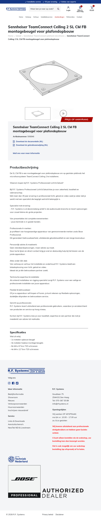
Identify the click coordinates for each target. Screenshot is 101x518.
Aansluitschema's (16, 424)
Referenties (71, 17)
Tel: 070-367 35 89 (60, 400)
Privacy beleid (47, 514)
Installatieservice (46, 17)
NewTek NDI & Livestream (19, 428)
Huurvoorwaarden (16, 407)
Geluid (18, 36)
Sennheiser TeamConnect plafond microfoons (44, 36)
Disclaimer (60, 514)
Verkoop (28, 17)
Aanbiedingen (59, 17)
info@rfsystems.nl (60, 404)
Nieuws (11, 400)
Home (21, 17)
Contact (79, 17)
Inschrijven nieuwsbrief (18, 410)
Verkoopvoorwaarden (17, 404)
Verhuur (36, 17)
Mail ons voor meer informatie (26, 153)
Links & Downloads (16, 421)
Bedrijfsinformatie (16, 394)
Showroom (13, 397)
